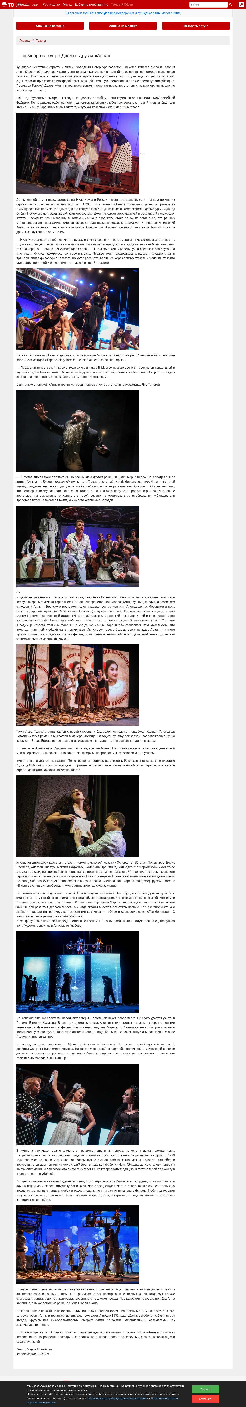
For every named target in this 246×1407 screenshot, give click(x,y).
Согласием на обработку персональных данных (117, 1398)
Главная (25, 40)
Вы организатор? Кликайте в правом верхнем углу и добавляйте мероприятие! (123, 13)
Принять (205, 1389)
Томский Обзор (122, 4)
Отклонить (205, 1398)
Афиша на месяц (122, 25)
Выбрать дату (195, 25)
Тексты (41, 40)
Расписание (51, 4)
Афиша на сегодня (50, 25)
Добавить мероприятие (91, 4)
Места (67, 4)
